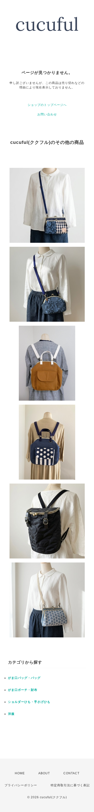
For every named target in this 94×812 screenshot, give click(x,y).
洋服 (11, 714)
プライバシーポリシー (21, 785)
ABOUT (44, 773)
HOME (20, 773)
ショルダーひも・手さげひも (29, 702)
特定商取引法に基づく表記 (70, 785)
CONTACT (71, 773)
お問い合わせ (47, 114)
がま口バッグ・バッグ (24, 678)
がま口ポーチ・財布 (22, 690)
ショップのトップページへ (47, 105)
